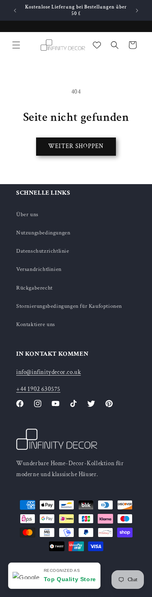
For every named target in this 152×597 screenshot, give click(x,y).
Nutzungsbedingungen (43, 232)
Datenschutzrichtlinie (42, 251)
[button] (16, 45)
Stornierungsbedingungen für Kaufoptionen (69, 306)
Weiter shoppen (76, 146)
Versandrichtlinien (39, 269)
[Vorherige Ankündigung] (15, 10)
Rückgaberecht (34, 288)
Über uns (27, 214)
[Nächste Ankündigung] (137, 10)
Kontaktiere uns (35, 324)
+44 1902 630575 (38, 389)
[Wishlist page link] (97, 45)
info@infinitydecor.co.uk (48, 372)
